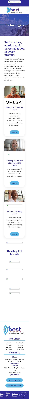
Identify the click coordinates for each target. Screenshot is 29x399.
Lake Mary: (14, 366)
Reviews (20, 345)
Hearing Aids (20, 343)
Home (9, 343)
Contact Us (20, 349)
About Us (9, 345)
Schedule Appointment (14, 385)
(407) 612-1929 (14, 363)
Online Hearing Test (14, 380)
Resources (20, 347)
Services (8, 347)
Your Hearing (9, 349)
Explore (14, 132)
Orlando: (14, 357)
